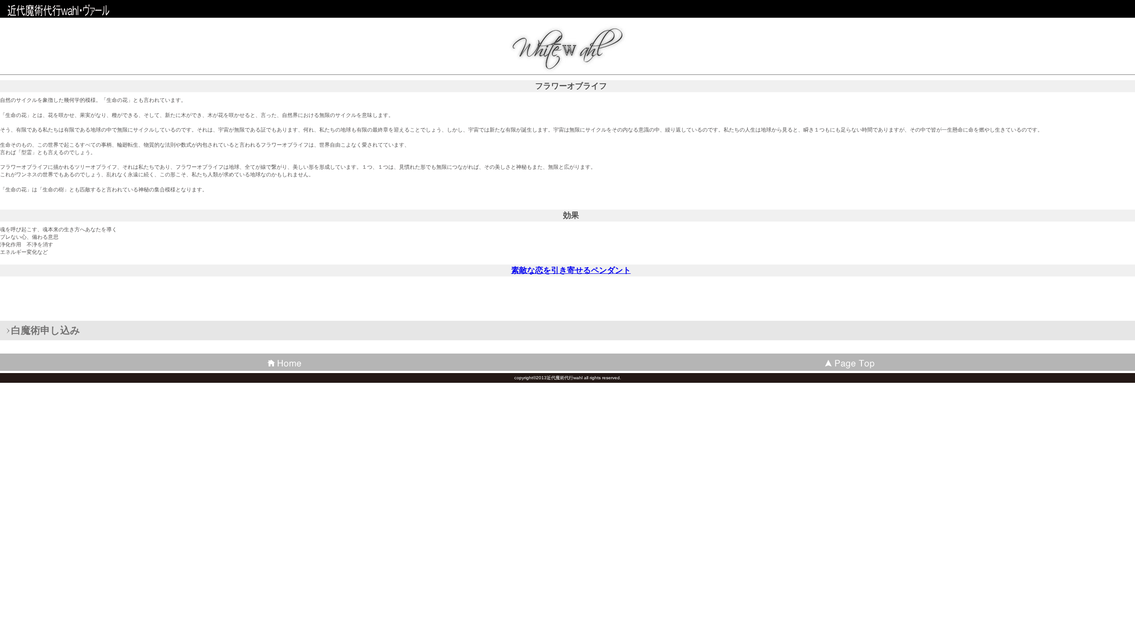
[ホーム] (284, 362)
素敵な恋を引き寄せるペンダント (571, 270)
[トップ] (851, 362)
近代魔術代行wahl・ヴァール (71, 11)
